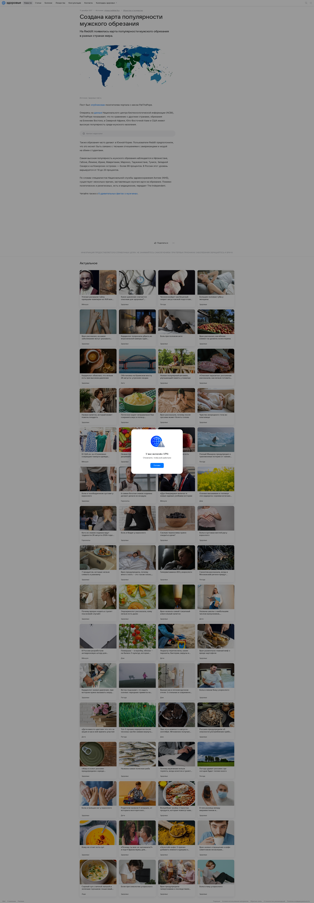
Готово (157, 465)
